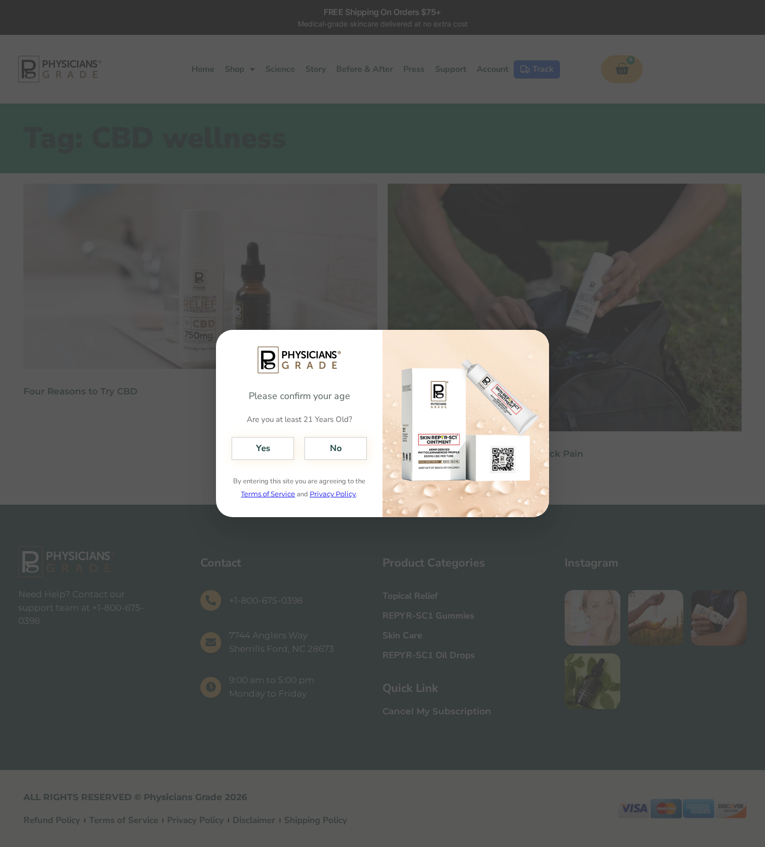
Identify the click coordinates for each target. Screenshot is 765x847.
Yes (263, 448)
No (336, 448)
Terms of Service (268, 494)
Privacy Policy (333, 494)
